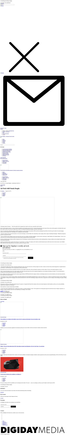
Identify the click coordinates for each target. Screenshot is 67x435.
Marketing (4, 173)
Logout (4, 134)
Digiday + (4, 136)
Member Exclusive (3, 344)
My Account (2, 158)
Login (5, 128)
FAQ (3, 132)
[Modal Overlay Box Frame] (33, 253)
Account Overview (6, 133)
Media (4, 172)
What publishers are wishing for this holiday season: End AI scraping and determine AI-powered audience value (20, 319)
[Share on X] (3, 291)
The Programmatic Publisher (7, 149)
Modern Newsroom (6, 154)
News (1, 136)
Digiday (3, 191)
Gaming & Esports (6, 153)
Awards (13, 136)
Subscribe (2, 128)
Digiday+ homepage (6, 131)
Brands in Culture (5, 152)
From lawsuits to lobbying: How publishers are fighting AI (10, 374)
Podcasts (7, 136)
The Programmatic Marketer (7, 150)
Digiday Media (5, 424)
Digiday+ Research (6, 161)
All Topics (4, 155)
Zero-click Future (3, 317)
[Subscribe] (33, 127)
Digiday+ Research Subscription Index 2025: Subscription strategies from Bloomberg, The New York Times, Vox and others (22, 346)
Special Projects (5, 160)
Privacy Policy (5, 422)
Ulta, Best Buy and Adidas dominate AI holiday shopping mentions (11, 170)
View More (2, 301)
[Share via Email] (4, 291)
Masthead (4, 423)
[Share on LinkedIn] (0, 291)
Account (1, 398)
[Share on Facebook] (2, 291)
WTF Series (4, 162)
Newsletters (4, 163)
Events (10, 136)
